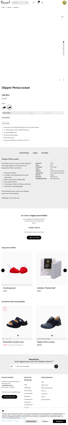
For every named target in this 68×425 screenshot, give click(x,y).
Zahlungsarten (28, 399)
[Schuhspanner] (17, 268)
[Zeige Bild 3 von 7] (63, 46)
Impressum (44, 394)
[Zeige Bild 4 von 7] (63, 48)
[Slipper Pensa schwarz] (4, 107)
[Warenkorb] (42, 3)
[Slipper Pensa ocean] (9, 107)
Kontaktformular (15, 392)
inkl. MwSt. (4, 98)
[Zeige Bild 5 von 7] (63, 50)
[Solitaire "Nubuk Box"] (51, 268)
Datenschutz (44, 385)
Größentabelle (6, 117)
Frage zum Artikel (34, 237)
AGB (42, 382)
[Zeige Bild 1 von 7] (63, 42)
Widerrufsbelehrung (46, 388)
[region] (34, 47)
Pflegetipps (27, 388)
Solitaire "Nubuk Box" (46, 288)
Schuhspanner (9, 288)
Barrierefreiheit (45, 400)
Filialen (43, 397)
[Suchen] (27, 3)
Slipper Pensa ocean (46, 342)
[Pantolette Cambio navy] (17, 322)
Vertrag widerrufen (9, 397)
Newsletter (27, 396)
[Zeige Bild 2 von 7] (63, 44)
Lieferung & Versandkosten (28, 403)
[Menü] (34, 3)
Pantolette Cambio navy (13, 342)
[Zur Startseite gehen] (5, 2)
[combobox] (18, 3)
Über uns (43, 391)
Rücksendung (28, 391)
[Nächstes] (63, 80)
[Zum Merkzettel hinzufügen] (62, 17)
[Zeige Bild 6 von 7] (63, 52)
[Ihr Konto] (38, 3)
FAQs (25, 385)
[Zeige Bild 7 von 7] (63, 54)
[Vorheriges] (60, 80)
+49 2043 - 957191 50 (34, 227)
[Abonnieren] (56, 366)
